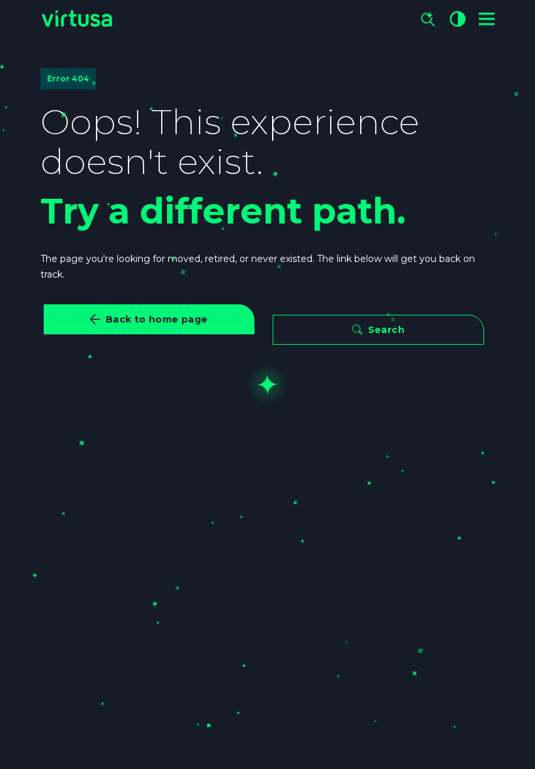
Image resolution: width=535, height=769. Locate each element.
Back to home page (157, 319)
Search (386, 330)
